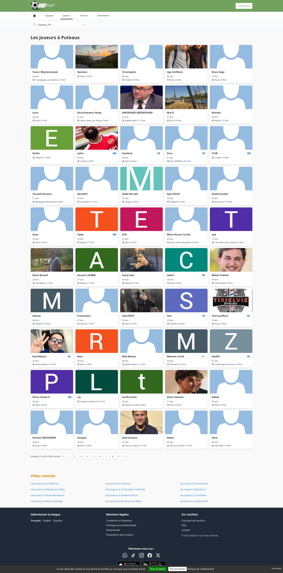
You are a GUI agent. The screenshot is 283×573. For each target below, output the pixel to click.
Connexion (244, 6)
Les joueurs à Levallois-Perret (121, 495)
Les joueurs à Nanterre (192, 489)
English (47, 520)
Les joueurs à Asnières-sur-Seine (123, 501)
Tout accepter (157, 568)
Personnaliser (177, 568)
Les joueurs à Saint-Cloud (194, 501)
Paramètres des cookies (119, 534)
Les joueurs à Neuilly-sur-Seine (48, 489)
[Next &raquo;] (124, 456)
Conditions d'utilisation (119, 520)
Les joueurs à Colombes (193, 495)
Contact (186, 530)
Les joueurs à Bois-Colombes (47, 501)
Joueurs (66, 15)
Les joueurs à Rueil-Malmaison (48, 495)
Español (58, 520)
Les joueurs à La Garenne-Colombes (125, 489)
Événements (103, 15)
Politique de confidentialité (121, 525)
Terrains (84, 15)
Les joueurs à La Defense (44, 483)
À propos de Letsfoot (193, 520)
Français (36, 520)
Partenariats (113, 530)
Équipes (49, 15)
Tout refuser (277, 568)
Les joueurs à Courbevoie (194, 483)
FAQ (184, 525)
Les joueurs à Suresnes (118, 483)
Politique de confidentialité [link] (200, 569)
